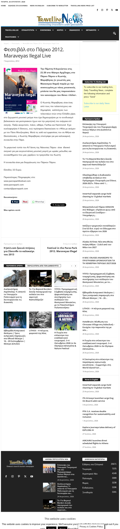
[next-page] (75, 265)
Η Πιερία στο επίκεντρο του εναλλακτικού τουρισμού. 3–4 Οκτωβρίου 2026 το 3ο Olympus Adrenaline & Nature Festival (65, 340)
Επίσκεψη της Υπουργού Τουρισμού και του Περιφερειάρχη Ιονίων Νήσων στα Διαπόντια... (67, 471)
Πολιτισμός (16, 43)
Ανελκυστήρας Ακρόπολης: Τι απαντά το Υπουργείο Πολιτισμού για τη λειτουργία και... (67, 489)
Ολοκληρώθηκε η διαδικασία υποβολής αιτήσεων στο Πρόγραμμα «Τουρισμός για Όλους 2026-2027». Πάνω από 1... (99, 179)
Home (3, 6)
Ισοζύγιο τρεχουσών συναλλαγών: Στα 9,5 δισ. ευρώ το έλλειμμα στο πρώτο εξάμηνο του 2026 (99, 228)
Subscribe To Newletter (57, 6)
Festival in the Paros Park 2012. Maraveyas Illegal (62, 249)
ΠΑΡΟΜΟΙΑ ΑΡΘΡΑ (14, 265)
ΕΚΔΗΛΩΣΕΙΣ (74, 30)
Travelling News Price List (82, 6)
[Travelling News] (60, 19)
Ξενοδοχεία (87, 492)
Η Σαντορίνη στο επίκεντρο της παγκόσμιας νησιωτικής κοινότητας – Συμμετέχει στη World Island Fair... (97, 363)
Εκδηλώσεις (87, 488)
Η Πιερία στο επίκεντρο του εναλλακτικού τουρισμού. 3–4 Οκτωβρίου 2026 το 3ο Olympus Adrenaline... (97, 344)
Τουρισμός (87, 469)
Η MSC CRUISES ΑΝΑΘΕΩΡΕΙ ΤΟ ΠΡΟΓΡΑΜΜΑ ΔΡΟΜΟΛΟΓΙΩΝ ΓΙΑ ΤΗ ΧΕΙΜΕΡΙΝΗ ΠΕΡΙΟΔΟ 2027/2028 (99, 260)
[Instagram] (102, 10)
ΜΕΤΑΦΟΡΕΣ (91, 30)
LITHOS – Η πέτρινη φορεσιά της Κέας (38, 332)
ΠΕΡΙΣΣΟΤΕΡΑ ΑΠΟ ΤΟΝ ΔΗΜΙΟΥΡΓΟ (43, 265)
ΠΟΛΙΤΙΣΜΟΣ (10, 37)
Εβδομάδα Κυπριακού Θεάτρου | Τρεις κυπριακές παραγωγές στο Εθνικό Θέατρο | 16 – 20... (98, 295)
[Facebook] (97, 10)
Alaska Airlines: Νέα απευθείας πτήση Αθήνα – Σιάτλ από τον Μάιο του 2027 (97, 244)
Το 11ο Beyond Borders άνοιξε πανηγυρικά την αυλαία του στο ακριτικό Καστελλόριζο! (40, 294)
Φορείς (85, 483)
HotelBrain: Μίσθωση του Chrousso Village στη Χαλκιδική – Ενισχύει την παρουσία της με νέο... (98, 325)
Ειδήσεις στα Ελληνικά (18, 6)
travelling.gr (11, 30)
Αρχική (6, 43)
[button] (114, 33)
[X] (112, 10)
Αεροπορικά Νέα (90, 474)
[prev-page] (71, 265)
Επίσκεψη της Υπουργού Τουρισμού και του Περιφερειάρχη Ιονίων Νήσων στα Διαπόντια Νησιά (99, 128)
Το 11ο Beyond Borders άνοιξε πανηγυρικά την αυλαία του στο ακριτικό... (64, 505)
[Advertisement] (40, 229)
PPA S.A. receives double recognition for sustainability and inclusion (98, 414)
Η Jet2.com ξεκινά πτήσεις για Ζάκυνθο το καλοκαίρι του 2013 (19, 251)
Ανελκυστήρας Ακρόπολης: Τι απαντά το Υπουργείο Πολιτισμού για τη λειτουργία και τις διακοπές (14, 296)
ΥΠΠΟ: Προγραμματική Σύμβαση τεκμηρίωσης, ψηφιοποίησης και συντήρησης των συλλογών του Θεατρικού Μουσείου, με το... (98, 277)
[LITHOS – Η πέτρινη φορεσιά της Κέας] (40, 320)
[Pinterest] (107, 10)
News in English (37, 6)
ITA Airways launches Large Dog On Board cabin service (97, 399)
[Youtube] (117, 10)
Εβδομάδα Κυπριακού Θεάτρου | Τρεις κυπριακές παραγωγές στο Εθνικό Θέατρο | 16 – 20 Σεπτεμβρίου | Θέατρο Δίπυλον (14, 337)
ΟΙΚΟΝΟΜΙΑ (45, 30)
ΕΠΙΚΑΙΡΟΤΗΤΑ (28, 30)
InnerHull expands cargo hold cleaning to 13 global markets (96, 195)
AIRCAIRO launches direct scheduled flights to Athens (95, 442)
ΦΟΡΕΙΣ (60, 30)
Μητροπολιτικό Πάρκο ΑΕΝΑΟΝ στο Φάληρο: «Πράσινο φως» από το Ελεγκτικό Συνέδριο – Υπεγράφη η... (98, 211)
